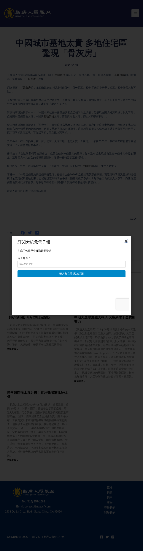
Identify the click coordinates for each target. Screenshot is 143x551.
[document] (71, 275)
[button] (126, 240)
